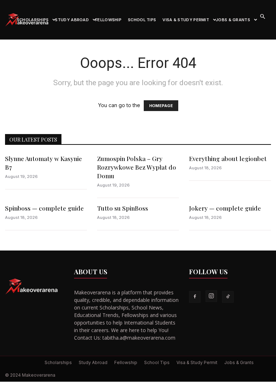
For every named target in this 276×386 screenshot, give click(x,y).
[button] (262, 16)
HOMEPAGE (161, 105)
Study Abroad (72, 19)
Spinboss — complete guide (44, 208)
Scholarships (33, 19)
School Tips (142, 19)
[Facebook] (195, 297)
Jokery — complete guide (225, 208)
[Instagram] (211, 296)
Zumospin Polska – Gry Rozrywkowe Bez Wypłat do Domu (136, 167)
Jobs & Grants (233, 19)
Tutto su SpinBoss (122, 208)
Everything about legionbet (228, 158)
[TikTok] (228, 297)
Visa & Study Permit (185, 19)
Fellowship (108, 19)
